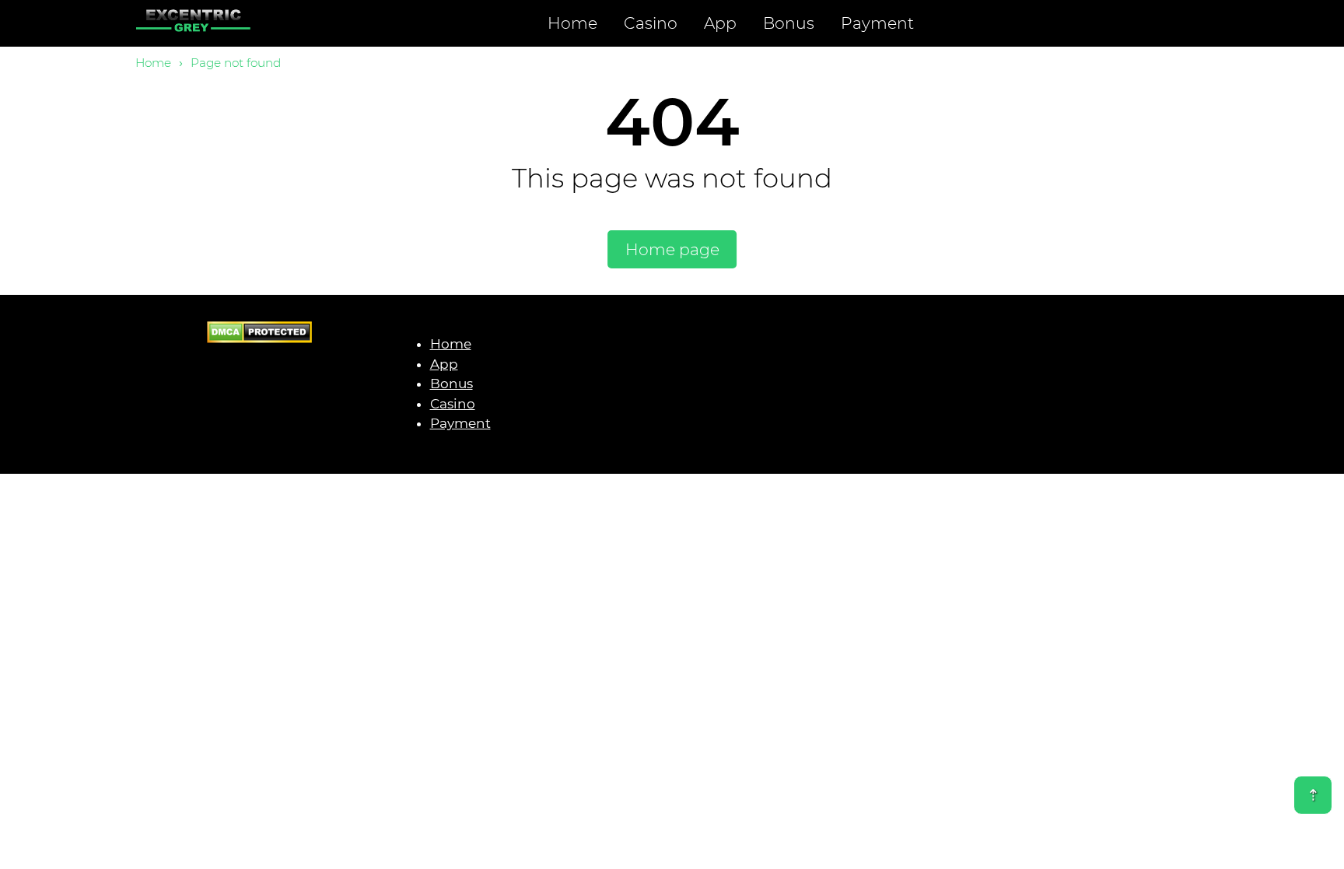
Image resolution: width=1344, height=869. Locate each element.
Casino (650, 23)
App (720, 23)
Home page (672, 249)
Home (572, 23)
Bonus (788, 23)
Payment (877, 23)
